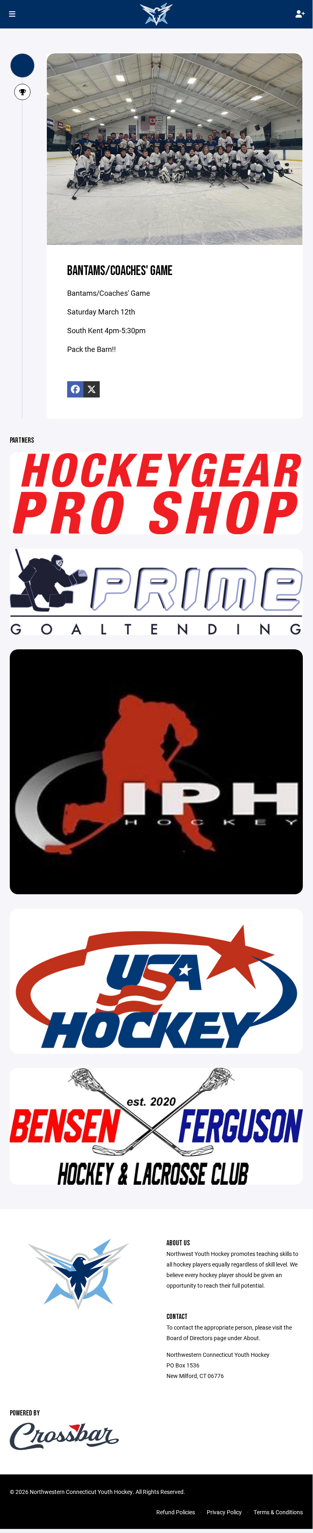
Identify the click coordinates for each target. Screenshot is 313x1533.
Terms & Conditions (278, 1512)
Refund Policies (175, 1512)
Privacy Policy (224, 1512)
